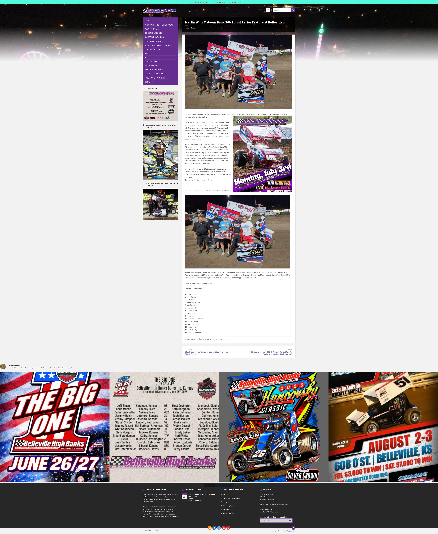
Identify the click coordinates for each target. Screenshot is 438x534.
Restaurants (225, 509)
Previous (188, 349)
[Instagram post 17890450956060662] (383, 427)
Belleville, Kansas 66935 (268, 499)
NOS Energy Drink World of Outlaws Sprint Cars (201, 495)
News (193, 28)
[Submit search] (293, 10)
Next (290, 349)
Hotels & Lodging (226, 506)
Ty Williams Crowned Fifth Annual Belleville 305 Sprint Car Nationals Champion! (270, 353)
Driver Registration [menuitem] (289, 531)
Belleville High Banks (204, 339)
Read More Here (172, 516)
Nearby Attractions (227, 513)
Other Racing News (219, 339)
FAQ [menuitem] (279, 531)
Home (187, 28)
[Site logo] (160, 13)
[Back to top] (293, 528)
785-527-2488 (268, 509)
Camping (224, 502)
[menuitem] (160, 21)
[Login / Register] (268, 10)
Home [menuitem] (274, 531)
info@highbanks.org (271, 512)
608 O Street (264, 497)
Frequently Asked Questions (230, 498)
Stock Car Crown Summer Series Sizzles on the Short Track (206, 353)
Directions (224, 494)
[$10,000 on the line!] (164, 427)
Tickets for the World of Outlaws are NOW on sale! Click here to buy (219, 2)
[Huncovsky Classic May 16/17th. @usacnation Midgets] (273, 427)
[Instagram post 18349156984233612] (55, 427)
